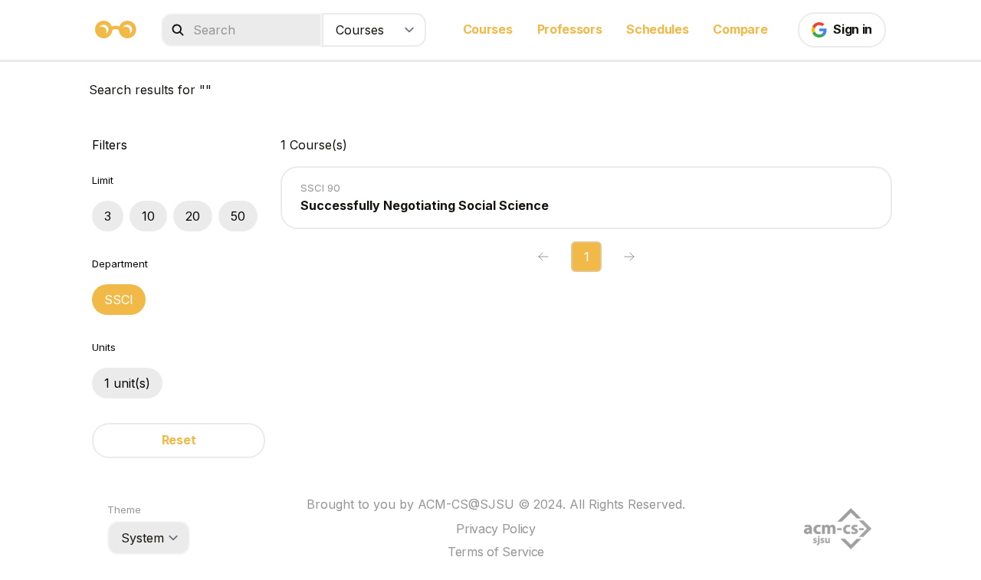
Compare (740, 29)
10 (148, 216)
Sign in (852, 29)
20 (192, 216)
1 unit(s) (127, 383)
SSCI (118, 299)
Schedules (657, 29)
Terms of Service (496, 551)
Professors (569, 29)
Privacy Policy (496, 528)
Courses (488, 29)
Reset (178, 439)
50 (238, 216)
